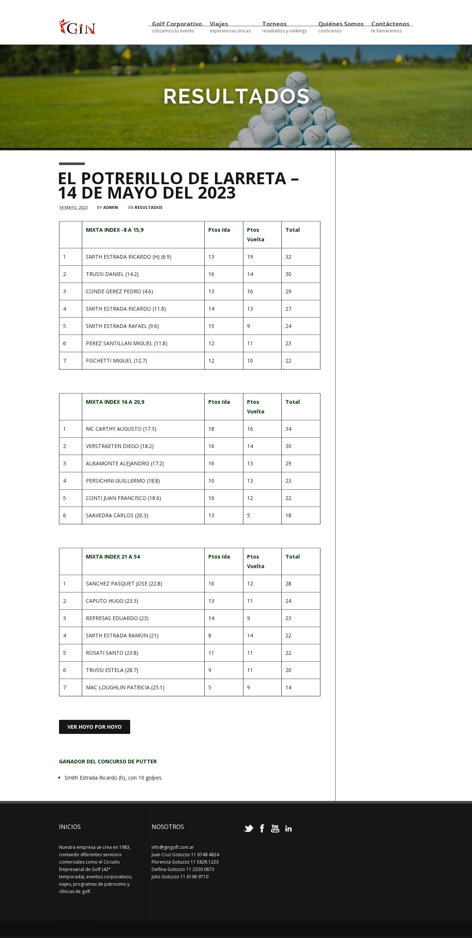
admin (110, 207)
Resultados (149, 207)
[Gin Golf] (77, 32)
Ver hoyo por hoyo (94, 726)
